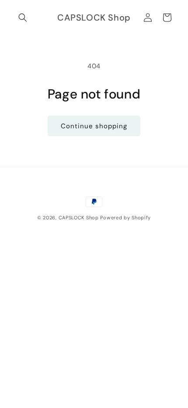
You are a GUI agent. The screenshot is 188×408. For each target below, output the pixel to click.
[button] (22, 17)
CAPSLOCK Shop (79, 218)
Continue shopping (94, 126)
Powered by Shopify (125, 218)
